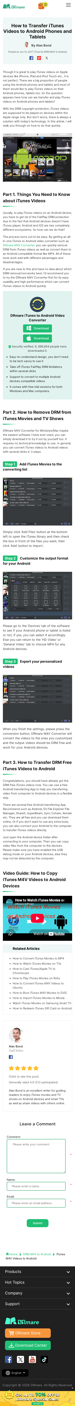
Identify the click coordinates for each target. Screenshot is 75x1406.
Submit (37, 1223)
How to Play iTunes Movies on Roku (36, 978)
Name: (11, 1179)
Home (13, 1254)
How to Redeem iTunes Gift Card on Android (42, 1008)
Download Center (31, 1345)
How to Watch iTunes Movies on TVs (37, 963)
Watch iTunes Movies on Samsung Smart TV (42, 1003)
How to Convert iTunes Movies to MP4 (38, 958)
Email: (10, 1196)
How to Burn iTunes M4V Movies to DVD (40, 993)
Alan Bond (43, 45)
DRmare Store (28, 1333)
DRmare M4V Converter (18, 245)
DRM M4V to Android (55, 51)
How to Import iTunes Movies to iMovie (39, 998)
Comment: (14, 1137)
